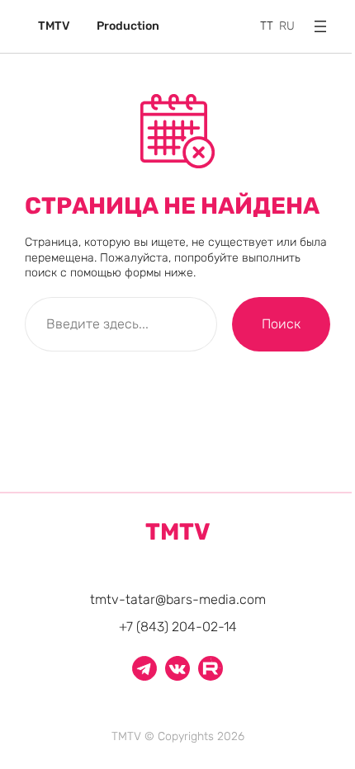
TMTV (54, 26)
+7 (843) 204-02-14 (178, 627)
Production (128, 26)
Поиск (281, 324)
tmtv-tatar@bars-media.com (178, 599)
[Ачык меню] (320, 26)
